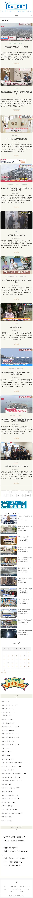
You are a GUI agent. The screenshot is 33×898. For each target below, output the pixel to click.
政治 (15, 88)
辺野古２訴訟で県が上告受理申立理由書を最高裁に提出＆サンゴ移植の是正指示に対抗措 (16, 420)
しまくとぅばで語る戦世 (9, 762)
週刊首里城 (5, 784)
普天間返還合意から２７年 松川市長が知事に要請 (16, 93)
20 (20, 663)
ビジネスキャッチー (8, 726)
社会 (22, 43)
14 (24, 659)
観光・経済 (5, 730)
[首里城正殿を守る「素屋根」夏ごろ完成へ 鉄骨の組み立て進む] (16, 173)
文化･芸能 (14, 135)
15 (4, 495)
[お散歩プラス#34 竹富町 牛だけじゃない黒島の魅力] (16, 265)
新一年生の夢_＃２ (16, 327)
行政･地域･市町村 (9, 184)
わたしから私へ (7, 708)
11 (12, 659)
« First (3, 492)
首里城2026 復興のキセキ (10, 780)
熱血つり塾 (5, 816)
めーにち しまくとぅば (9, 766)
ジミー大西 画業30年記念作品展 (16, 139)
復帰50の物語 (6, 806)
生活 (3, 701)
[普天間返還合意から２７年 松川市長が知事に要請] (16, 77)
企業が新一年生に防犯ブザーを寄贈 (16, 466)
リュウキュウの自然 (8, 795)
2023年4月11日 (15, 285)
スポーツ (4, 719)
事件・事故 (11, 368)
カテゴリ (12, 891)
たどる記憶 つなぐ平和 (9, 777)
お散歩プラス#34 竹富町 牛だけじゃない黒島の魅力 (16, 281)
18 (12, 663)
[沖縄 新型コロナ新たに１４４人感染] (16, 32)
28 (24, 666)
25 (12, 666)
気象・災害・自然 (7, 744)
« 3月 (2, 673)
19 (16, 663)
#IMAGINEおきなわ (8, 788)
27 (20, 666)
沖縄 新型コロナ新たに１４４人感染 (16, 47)
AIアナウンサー (7, 802)
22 (28, 663)
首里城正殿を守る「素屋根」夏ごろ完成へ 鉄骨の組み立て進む (16, 189)
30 (4, 670)
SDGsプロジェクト (8, 809)
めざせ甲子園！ (7, 712)
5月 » (5, 673)
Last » (28, 495)
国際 (16, 231)
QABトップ (20, 891)
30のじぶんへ (6, 770)
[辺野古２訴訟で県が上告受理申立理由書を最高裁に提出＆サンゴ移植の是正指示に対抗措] (16, 404)
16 (8, 495)
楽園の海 (4, 791)
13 (26, 492)
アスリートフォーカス (9, 798)
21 (18, 495)
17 (12, 495)
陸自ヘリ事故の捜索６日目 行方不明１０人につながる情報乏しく (16, 373)
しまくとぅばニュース (9, 705)
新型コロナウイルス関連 (14, 43)
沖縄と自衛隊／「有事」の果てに (12, 773)
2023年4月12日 (15, 50)
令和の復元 (24, 184)
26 (16, 666)
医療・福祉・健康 (7, 737)
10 (8, 659)
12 (22, 492)
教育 (15, 323)
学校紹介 (6, 715)
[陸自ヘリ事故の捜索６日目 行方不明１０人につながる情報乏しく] (16, 357)
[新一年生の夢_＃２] (16, 312)
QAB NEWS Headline (18, 895)
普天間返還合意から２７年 (16, 235)
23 (4, 666)
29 (28, 666)
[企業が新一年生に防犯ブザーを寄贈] (16, 451)
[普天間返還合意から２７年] (16, 220)
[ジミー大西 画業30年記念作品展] (16, 124)
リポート (16, 276)
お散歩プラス (23, 276)
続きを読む (16, 63)
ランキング (26, 889)
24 (8, 666)
